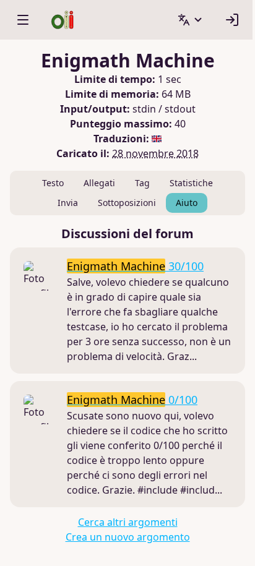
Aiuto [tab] (186, 202)
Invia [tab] (68, 202)
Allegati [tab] (99, 183)
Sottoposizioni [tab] (127, 202)
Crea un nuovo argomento (128, 537)
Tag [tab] (142, 183)
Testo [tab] (53, 183)
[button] (190, 20)
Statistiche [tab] (191, 183)
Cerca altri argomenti (128, 522)
